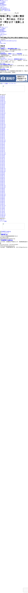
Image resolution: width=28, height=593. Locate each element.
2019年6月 (2, 191)
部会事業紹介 (3, 4)
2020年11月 (2, 170)
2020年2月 (2, 182)
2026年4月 (2, 99)
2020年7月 (2, 175)
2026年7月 (2, 96)
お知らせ (2, 219)
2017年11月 (2, 205)
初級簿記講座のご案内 (4, 69)
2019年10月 (2, 187)
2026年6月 (2, 97)
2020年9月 (2, 172)
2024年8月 (2, 116)
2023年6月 (2, 133)
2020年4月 (2, 180)
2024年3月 (2, 121)
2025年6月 (2, 107)
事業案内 (2, 3)
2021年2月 (2, 165)
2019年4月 (2, 192)
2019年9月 (2, 188)
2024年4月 (2, 120)
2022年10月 (2, 141)
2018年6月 (2, 200)
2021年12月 (2, 153)
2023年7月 (2, 131)
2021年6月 (2, 160)
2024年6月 (2, 117)
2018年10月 (2, 195)
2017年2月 (2, 212)
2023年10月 (2, 127)
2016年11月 (2, 214)
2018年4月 (2, 201)
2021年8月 (2, 157)
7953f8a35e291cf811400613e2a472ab (8, 40)
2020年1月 (2, 184)
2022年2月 (2, 150)
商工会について (4, 0)
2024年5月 (2, 118)
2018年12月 (2, 194)
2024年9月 (2, 114)
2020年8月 (2, 174)
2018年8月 (2, 198)
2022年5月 (2, 145)
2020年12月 (2, 168)
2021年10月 (2, 154)
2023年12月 (2, 124)
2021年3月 (2, 164)
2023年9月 (2, 128)
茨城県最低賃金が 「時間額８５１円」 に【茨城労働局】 (11, 53)
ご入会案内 (2, 2)
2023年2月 (2, 137)
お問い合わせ (3, 7)
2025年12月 (2, 101)
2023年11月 (2, 126)
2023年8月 (2, 130)
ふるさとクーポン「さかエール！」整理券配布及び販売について (13, 59)
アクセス (2, 6)
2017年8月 (2, 208)
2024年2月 (2, 123)
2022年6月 (2, 144)
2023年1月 (2, 138)
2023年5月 (2, 134)
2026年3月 (2, 100)
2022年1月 (2, 151)
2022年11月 (2, 140)
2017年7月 (2, 209)
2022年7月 (2, 143)
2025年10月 (2, 103)
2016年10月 (2, 215)
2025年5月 (2, 108)
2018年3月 (2, 202)
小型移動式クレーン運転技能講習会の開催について (10, 48)
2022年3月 (2, 148)
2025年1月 (2, 111)
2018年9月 (2, 197)
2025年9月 (2, 104)
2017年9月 (2, 207)
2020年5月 (2, 178)
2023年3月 (2, 135)
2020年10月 (2, 171)
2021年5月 (2, 161)
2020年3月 (2, 181)
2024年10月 (2, 113)
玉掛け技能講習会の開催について (6, 64)
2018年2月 (2, 204)
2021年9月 (2, 155)
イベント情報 (3, 221)
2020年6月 (2, 177)
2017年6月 (2, 211)
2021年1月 (2, 167)
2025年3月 (2, 110)
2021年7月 (2, 158)
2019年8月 (2, 190)
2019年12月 (2, 185)
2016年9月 (2, 217)
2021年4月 (2, 163)
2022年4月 (2, 147)
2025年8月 (2, 106)
